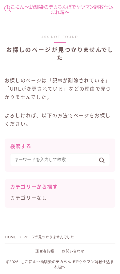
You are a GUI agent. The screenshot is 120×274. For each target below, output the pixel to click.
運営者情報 (44, 251)
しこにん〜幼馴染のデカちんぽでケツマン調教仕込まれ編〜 (60, 10)
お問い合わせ (73, 251)
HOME (10, 237)
